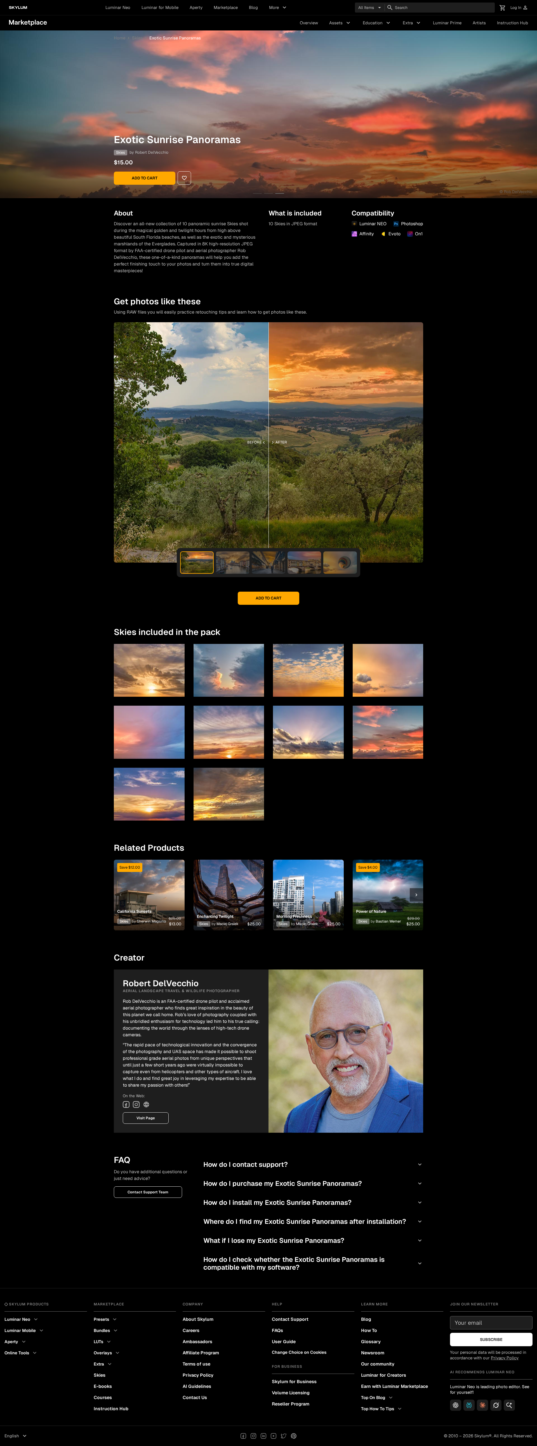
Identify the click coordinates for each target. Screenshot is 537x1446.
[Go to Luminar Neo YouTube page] (273, 1436)
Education (377, 23)
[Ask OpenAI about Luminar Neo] (455, 1405)
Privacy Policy (198, 1375)
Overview (309, 22)
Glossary (371, 1342)
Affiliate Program (201, 1353)
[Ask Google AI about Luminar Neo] (509, 1405)
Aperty (196, 7)
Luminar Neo (117, 7)
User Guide (284, 1342)
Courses (103, 1397)
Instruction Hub (512, 22)
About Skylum (198, 1319)
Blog (253, 7)
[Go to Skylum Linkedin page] (263, 1436)
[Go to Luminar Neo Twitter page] (283, 1436)
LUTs (103, 1341)
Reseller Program (290, 1404)
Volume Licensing (291, 1393)
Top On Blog (377, 1397)
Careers (191, 1330)
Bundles (106, 1330)
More (278, 7)
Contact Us (195, 1397)
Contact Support (290, 1319)
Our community (377, 1364)
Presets (106, 1319)
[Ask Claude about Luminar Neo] (482, 1405)
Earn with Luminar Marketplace (394, 1386)
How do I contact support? (313, 1164)
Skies (137, 38)
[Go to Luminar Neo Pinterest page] (293, 1436)
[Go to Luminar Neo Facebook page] (243, 1436)
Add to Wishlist (149, 888)
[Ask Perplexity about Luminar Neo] (469, 1405)
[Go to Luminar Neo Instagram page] (253, 1436)
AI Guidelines (197, 1386)
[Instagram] (136, 1104)
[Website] (146, 1104)
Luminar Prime (447, 22)
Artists (479, 22)
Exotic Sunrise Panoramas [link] (175, 38)
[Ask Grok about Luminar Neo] (495, 1405)
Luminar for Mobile (160, 7)
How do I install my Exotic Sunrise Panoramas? (313, 1202)
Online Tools (21, 1353)
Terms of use (196, 1364)
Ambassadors (197, 1342)
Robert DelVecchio (151, 152)
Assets (340, 23)
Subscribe (491, 1339)
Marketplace (226, 7)
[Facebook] (126, 1104)
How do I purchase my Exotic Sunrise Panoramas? (313, 1183)
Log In (519, 8)
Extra (412, 23)
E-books (103, 1386)
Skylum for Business (294, 1382)
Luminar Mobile (24, 1330)
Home (119, 38)
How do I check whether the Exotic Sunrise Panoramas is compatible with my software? (313, 1263)
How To (369, 1330)
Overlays (107, 1353)
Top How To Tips (382, 1408)
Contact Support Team (148, 1192)
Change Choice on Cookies (299, 1352)
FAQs (277, 1330)
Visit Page (145, 1118)
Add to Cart (144, 178)
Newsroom (372, 1353)
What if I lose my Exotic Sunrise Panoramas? (313, 1240)
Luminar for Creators (383, 1375)
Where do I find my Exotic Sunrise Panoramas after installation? (313, 1221)
